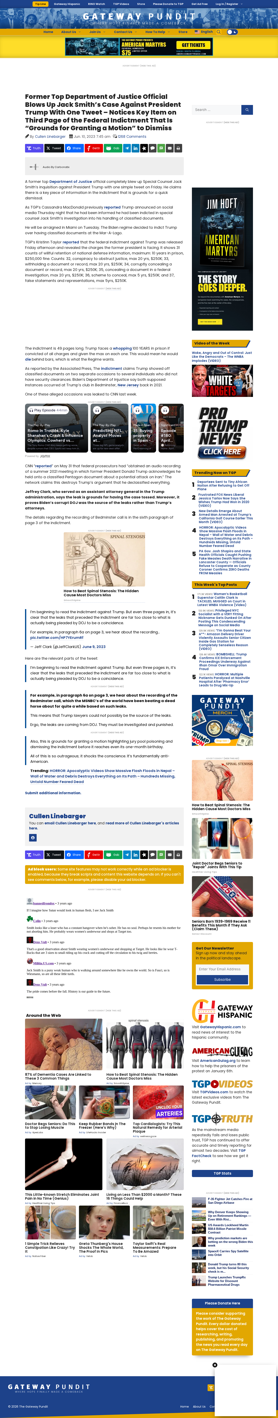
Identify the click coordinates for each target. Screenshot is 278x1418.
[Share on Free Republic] (144, 148)
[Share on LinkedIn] (135, 148)
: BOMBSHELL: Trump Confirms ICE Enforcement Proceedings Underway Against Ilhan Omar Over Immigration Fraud (225, 662)
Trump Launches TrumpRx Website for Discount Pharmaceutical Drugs (227, 1281)
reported (112, 207)
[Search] (247, 110)
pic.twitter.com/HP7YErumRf (56, 637)
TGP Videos (121, 4)
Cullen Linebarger (57, 816)
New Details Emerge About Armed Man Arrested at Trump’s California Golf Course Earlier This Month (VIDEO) (226, 516)
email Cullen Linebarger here (70, 823)
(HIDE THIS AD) (148, 65)
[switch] (232, 32)
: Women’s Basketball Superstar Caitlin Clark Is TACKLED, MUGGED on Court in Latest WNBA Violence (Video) (222, 599)
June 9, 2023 (94, 646)
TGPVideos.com (214, 1092)
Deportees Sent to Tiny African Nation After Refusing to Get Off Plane (223, 485)
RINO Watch (96, 4)
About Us (68, 32)
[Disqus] (104, 947)
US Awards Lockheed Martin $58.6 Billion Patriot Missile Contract (228, 1228)
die (28, 359)
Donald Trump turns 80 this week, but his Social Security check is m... (228, 1267)
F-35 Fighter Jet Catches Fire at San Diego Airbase (230, 1200)
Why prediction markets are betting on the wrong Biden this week (230, 1241)
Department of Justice (70, 181)
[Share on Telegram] (127, 148)
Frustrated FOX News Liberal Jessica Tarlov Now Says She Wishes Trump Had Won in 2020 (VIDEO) (223, 500)
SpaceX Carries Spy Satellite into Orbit (228, 1253)
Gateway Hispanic (67, 4)
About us (199, 1407)
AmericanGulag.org (217, 1060)
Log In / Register (227, 4)
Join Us (95, 32)
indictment (112, 368)
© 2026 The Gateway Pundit (28, 1407)
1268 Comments (132, 136)
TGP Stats (222, 1173)
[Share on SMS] (161, 148)
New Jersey (128, 385)
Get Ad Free (200, 4)
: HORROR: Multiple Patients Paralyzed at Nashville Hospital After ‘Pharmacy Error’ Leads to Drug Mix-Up (224, 680)
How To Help (155, 32)
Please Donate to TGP (168, 4)
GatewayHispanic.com (220, 1027)
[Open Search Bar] (219, 32)
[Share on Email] (170, 148)
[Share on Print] (178, 148)
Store (141, 4)
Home (48, 32)
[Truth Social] (211, 1387)
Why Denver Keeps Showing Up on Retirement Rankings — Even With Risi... (229, 1215)
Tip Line (40, 4)
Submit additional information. (53, 793)
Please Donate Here (222, 1303)
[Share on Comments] (153, 148)
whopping (123, 348)
